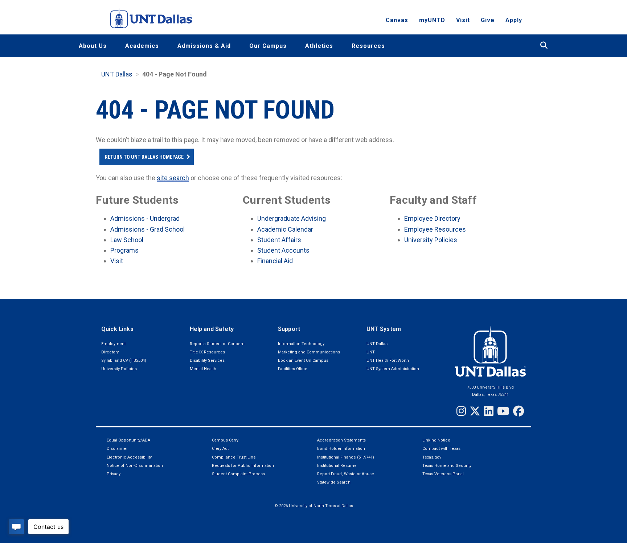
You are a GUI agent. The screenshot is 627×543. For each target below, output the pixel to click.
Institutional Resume (337, 465)
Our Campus (268, 45)
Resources (368, 45)
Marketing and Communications (309, 352)
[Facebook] (518, 411)
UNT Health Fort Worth (387, 360)
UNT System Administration (392, 368)
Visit (463, 20)
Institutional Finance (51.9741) (345, 457)
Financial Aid (275, 261)
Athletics (319, 45)
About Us (93, 45)
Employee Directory (432, 218)
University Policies (430, 240)
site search (173, 178)
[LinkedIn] (488, 411)
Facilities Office (292, 368)
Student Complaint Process (238, 474)
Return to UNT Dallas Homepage (144, 157)
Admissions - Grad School (147, 229)
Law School (126, 240)
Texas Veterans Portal (443, 474)
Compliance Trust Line (234, 457)
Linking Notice (436, 440)
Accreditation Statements (341, 440)
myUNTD (432, 20)
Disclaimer (117, 448)
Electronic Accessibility (129, 457)
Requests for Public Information (243, 465)
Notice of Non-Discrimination (135, 465)
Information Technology (301, 343)
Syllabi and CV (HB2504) (123, 360)
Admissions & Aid (204, 45)
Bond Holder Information (341, 448)
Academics (142, 45)
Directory (110, 352)
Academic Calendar (285, 229)
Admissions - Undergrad (145, 218)
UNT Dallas (116, 74)
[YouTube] (503, 411)
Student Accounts (283, 250)
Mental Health (203, 368)
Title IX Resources (207, 352)
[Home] (151, 18)
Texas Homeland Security (446, 465)
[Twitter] (475, 411)
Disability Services (207, 360)
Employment (113, 343)
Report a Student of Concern (217, 343)
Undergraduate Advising (291, 218)
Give (488, 20)
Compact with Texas (441, 448)
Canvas (397, 20)
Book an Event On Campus (303, 360)
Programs (124, 250)
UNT (370, 352)
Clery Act (220, 448)
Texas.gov (431, 457)
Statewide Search (334, 482)
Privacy (113, 474)
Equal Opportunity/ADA (128, 440)
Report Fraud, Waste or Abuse (345, 474)
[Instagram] (461, 411)
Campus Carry (225, 440)
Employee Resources (435, 229)
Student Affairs (279, 240)
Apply (513, 20)
